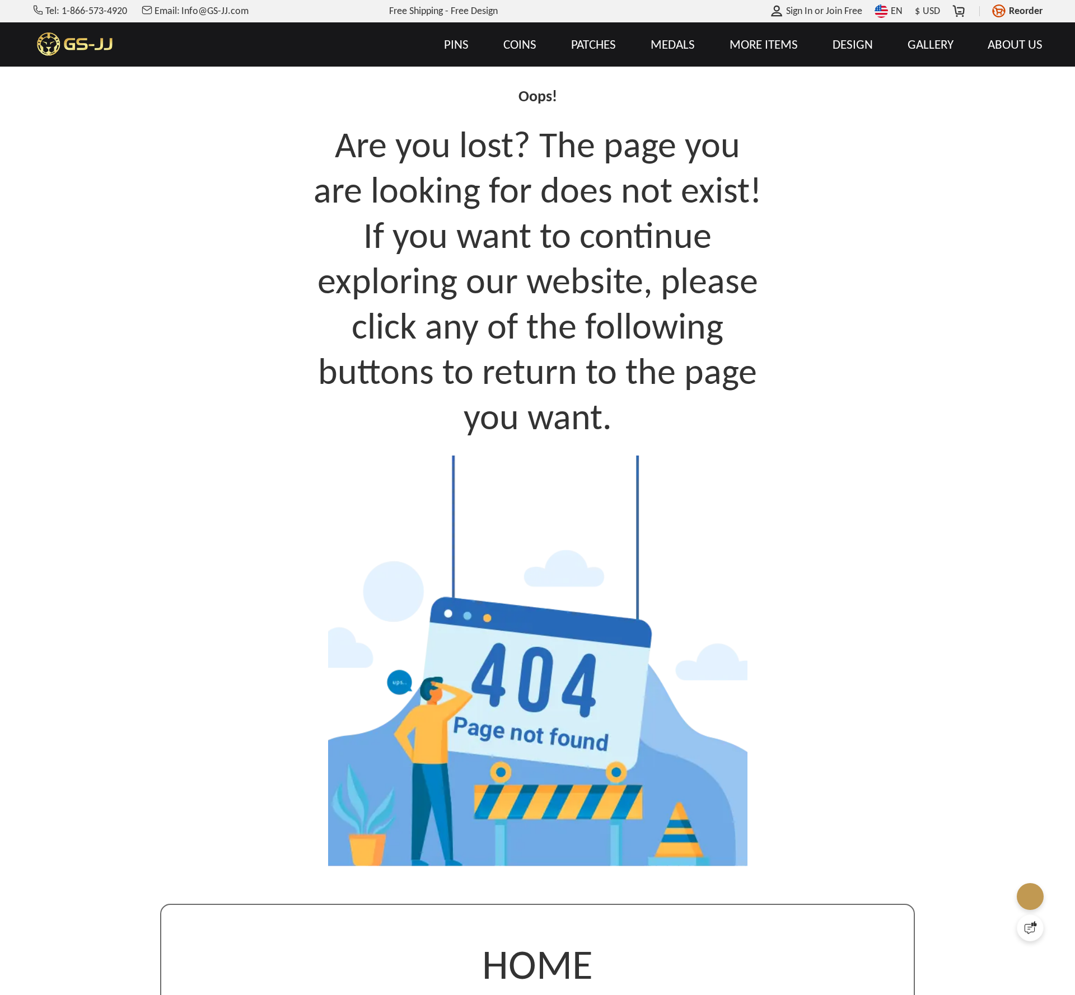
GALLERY (931, 44)
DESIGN (853, 44)
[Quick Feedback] (1030, 927)
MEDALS (673, 44)
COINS (519, 44)
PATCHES (593, 44)
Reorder (1026, 10)
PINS (456, 44)
